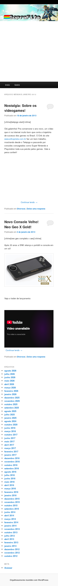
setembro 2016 (11, 468)
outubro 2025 (10, 404)
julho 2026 (9, 373)
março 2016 (10, 488)
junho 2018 (9, 427)
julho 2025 (9, 414)
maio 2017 (9, 441)
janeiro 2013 (10, 545)
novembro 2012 (12, 552)
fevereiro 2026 (11, 390)
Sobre (17, 84)
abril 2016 (9, 485)
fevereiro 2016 (11, 491)
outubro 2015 (10, 505)
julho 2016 (9, 475)
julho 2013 (9, 535)
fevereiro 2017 (11, 451)
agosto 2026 (10, 370)
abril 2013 (9, 539)
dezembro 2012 (11, 549)
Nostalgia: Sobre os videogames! (20, 108)
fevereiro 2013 (11, 542)
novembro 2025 (12, 400)
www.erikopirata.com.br (15, 138)
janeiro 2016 (10, 495)
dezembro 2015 (11, 498)
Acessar (8, 567)
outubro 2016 (10, 465)
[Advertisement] (29, 51)
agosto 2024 (10, 421)
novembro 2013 (12, 528)
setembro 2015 (11, 508)
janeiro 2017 (10, 454)
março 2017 (10, 448)
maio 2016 (9, 481)
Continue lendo (29, 202)
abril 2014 (9, 515)
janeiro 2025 (10, 417)
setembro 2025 (11, 407)
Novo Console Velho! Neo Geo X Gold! (21, 224)
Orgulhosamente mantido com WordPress (29, 580)
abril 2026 (9, 384)
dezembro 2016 (11, 458)
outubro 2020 (10, 424)
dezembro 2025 (11, 397)
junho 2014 (9, 512)
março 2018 (10, 431)
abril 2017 (9, 444)
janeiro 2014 (10, 525)
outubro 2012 (10, 555)
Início (7, 84)
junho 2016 (9, 478)
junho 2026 (9, 377)
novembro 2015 (12, 502)
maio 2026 (9, 380)
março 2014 (10, 518)
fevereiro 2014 (11, 522)
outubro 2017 (10, 434)
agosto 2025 (10, 411)
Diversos (21, 208)
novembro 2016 (12, 461)
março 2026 (10, 387)
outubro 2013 (10, 532)
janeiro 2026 (10, 394)
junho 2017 (9, 438)
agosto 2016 (10, 471)
